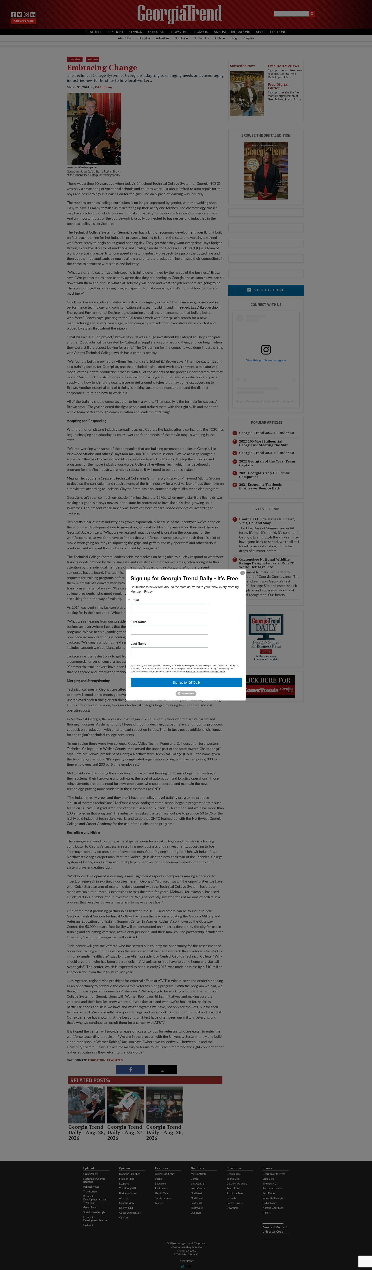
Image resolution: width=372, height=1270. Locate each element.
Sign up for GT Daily (187, 682)
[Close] (242, 573)
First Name (138, 621)
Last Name (138, 643)
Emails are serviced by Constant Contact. (205, 671)
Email (135, 600)
